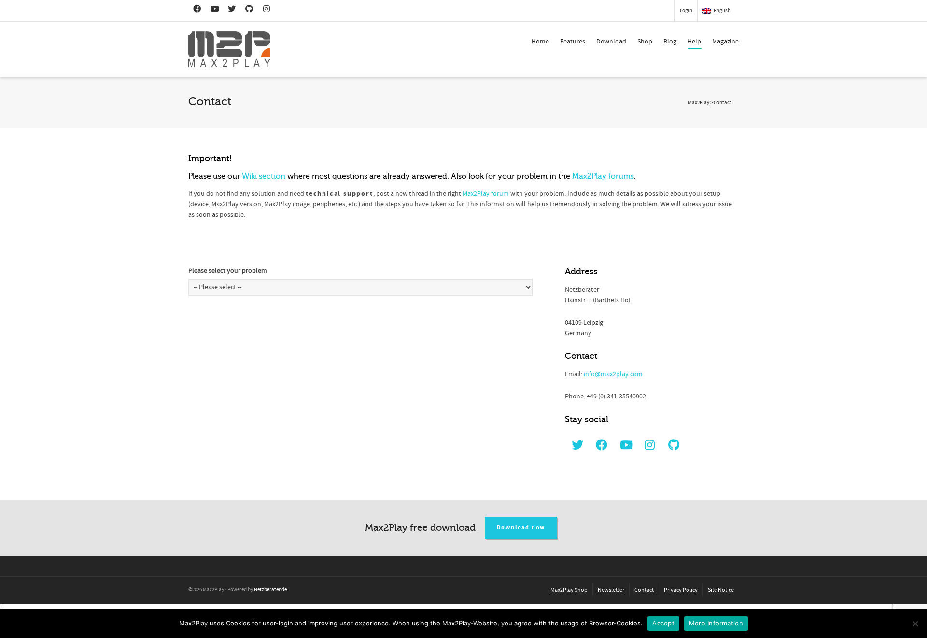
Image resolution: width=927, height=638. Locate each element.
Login (686, 10)
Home (540, 41)
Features (572, 41)
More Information (716, 623)
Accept (663, 623)
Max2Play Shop (569, 590)
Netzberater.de (270, 589)
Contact (644, 590)
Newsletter (611, 590)
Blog (669, 41)
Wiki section (263, 176)
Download (611, 41)
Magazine (725, 41)
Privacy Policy (681, 590)
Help (694, 41)
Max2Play (698, 102)
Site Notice (721, 590)
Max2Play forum (486, 193)
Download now (521, 528)
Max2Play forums (603, 176)
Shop (644, 41)
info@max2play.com (613, 374)
